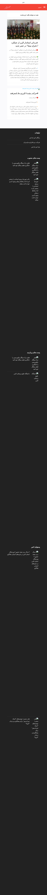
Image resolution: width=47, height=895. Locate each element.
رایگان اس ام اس (34, 138)
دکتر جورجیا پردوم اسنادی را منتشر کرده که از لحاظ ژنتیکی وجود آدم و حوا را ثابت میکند (19, 181)
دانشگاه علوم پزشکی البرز (22, 374)
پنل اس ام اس (35, 147)
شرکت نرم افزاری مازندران (32, 142)
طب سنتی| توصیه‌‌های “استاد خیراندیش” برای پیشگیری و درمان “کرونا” (20, 721)
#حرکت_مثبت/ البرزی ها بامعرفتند (24, 93)
